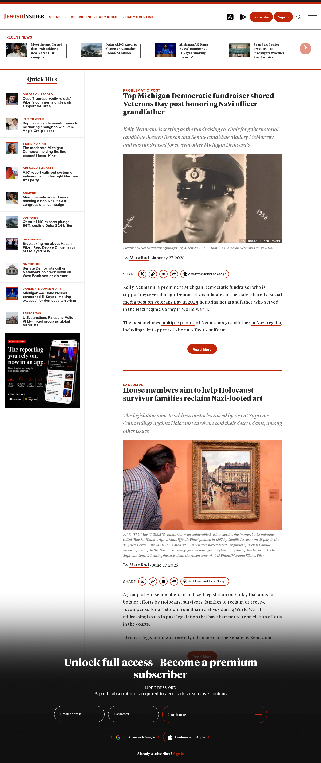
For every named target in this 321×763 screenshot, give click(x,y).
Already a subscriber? (160, 754)
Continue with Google (139, 737)
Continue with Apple (190, 737)
